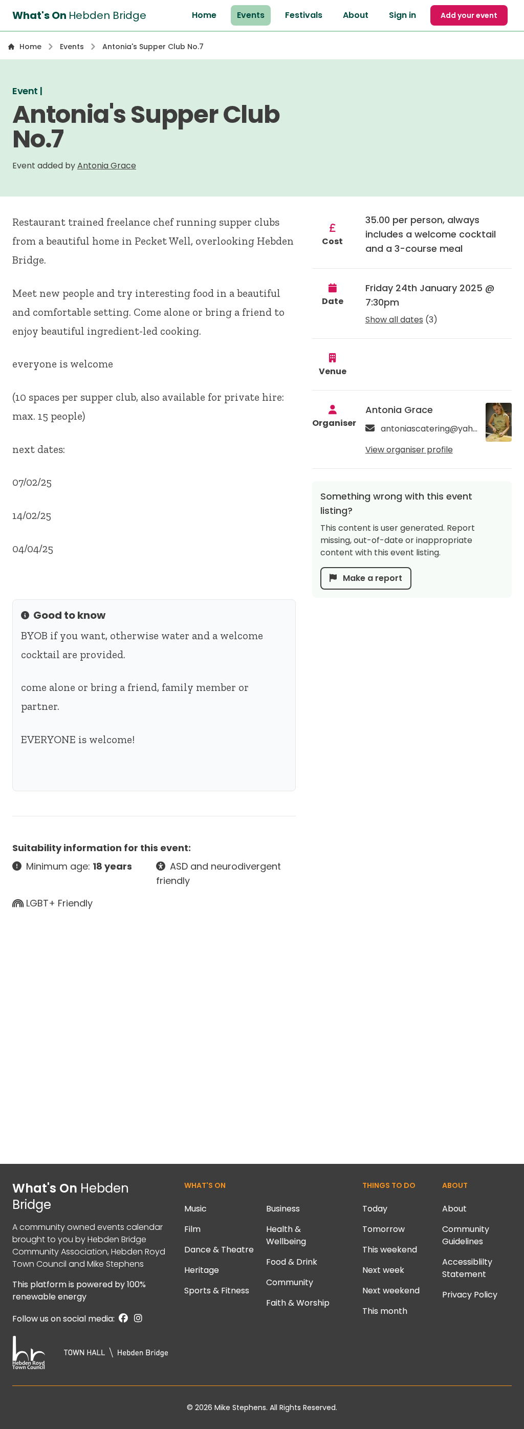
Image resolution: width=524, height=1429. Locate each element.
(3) (401, 320)
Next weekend (391, 1290)
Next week (383, 1270)
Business (283, 1209)
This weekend (389, 1249)
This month (384, 1311)
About (355, 15)
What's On (70, 1196)
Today (374, 1209)
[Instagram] (136, 1319)
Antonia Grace (106, 165)
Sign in (402, 15)
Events (251, 15)
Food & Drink (291, 1262)
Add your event (469, 15)
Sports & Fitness (216, 1290)
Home (204, 15)
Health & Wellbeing (286, 1235)
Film (192, 1229)
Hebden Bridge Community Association (79, 1245)
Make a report (371, 578)
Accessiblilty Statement (467, 1268)
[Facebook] (122, 1319)
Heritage (201, 1270)
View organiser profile (409, 450)
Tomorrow (383, 1229)
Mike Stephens (115, 1264)
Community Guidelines (465, 1235)
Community (289, 1282)
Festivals (303, 15)
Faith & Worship (298, 1303)
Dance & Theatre (219, 1249)
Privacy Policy (469, 1295)
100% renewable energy (79, 1291)
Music (195, 1209)
